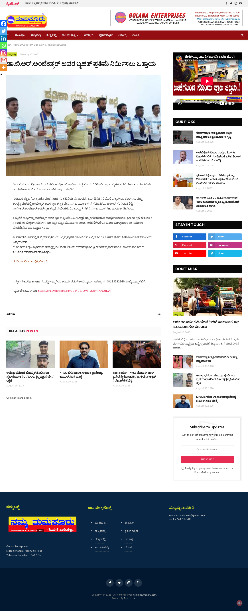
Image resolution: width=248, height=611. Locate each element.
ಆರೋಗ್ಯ (122, 35)
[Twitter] (3, 31)
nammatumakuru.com (144, 594)
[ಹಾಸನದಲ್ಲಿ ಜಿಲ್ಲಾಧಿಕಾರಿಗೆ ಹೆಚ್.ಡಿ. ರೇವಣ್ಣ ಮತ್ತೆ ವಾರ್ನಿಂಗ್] (183, 361)
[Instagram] (3, 52)
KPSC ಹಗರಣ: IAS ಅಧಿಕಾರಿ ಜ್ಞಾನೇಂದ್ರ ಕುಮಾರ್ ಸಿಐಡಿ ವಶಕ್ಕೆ (81, 374)
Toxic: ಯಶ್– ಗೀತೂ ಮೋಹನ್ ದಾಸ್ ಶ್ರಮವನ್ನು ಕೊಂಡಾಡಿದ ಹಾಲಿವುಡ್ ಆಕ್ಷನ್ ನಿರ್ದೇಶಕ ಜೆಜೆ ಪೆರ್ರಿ (134, 376)
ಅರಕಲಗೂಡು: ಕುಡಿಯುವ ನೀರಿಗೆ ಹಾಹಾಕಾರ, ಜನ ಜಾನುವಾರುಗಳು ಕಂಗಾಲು (206, 324)
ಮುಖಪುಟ (20, 35)
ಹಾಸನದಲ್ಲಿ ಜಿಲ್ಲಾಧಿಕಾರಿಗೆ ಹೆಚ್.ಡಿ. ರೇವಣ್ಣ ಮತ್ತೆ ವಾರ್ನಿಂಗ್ (52, 2)
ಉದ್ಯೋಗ (88, 35)
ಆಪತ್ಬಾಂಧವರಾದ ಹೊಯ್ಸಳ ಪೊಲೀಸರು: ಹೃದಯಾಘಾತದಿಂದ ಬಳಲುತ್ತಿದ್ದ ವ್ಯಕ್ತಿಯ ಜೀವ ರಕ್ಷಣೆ (30, 376)
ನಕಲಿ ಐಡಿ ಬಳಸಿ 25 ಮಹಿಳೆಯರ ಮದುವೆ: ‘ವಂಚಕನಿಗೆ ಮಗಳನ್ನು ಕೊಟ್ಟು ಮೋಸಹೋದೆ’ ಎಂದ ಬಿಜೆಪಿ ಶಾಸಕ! (218, 201)
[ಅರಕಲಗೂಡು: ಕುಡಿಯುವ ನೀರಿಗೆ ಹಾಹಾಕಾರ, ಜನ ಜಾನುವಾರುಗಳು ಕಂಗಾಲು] (207, 297)
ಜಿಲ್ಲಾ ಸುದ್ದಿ (51, 35)
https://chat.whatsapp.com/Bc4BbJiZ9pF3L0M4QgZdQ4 (74, 290)
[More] (3, 67)
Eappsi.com (130, 598)
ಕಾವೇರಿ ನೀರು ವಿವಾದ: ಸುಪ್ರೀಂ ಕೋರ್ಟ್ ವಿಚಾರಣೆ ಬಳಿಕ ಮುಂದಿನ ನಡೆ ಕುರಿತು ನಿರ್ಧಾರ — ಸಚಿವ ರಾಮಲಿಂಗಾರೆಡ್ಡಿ (218, 156)
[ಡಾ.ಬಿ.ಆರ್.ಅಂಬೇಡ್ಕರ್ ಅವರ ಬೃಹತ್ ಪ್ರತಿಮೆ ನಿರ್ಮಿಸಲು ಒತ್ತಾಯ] (83, 125)
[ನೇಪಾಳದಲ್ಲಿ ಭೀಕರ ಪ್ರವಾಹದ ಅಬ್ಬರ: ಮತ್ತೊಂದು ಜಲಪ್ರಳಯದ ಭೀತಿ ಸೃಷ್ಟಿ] (183, 137)
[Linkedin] (3, 38)
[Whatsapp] (3, 45)
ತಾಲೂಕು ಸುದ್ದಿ (68, 35)
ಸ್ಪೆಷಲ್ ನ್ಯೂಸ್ (106, 35)
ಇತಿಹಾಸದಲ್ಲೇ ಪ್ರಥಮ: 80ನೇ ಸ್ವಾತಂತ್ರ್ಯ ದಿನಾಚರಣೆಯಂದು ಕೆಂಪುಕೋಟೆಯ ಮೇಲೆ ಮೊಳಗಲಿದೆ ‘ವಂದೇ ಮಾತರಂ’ (217, 179)
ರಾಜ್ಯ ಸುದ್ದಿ (36, 35)
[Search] (241, 35)
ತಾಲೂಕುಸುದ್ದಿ (102, 547)
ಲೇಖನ (135, 35)
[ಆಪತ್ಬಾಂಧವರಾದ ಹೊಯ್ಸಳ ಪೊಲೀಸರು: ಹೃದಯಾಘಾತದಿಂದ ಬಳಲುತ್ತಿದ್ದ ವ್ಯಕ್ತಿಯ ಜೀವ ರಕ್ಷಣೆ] (30, 354)
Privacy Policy (201, 472)
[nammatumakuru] (26, 19)
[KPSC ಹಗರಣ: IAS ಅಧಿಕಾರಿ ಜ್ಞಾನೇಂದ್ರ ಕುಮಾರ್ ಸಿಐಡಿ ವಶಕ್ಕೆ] (84, 354)
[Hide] (1, 74)
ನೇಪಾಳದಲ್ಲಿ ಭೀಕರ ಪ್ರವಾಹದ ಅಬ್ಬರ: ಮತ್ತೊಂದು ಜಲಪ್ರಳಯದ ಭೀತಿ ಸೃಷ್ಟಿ (214, 134)
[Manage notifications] (239, 603)
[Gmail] (3, 60)
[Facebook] (3, 23)
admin (10, 314)
